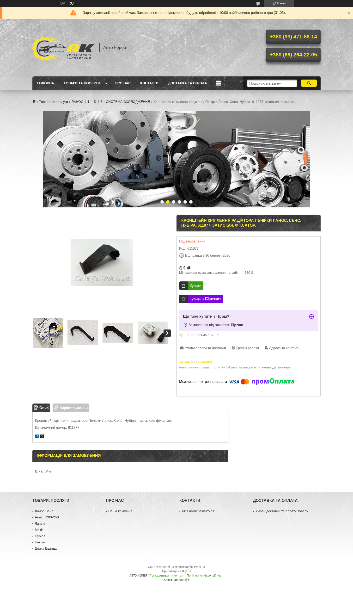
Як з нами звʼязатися (198, 511)
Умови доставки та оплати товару (282, 511)
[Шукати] (309, 83)
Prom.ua (199, 567)
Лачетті (40, 523)
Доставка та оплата (187, 83)
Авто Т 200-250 (47, 517)
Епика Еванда (46, 548)
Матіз (39, 530)
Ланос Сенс (44, 511)
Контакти (149, 83)
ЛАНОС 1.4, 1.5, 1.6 (87, 102)
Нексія (40, 542)
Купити (195, 286)
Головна (45, 83)
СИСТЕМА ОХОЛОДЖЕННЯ (128, 102)
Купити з (197, 299)
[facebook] (37, 437)
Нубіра (130, 420)
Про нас (123, 83)
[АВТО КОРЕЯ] (63, 47)
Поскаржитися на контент (167, 575)
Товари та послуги (82, 83)
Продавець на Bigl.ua (176, 571)
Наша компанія (120, 511)
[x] (42, 437)
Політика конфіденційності (205, 575)
